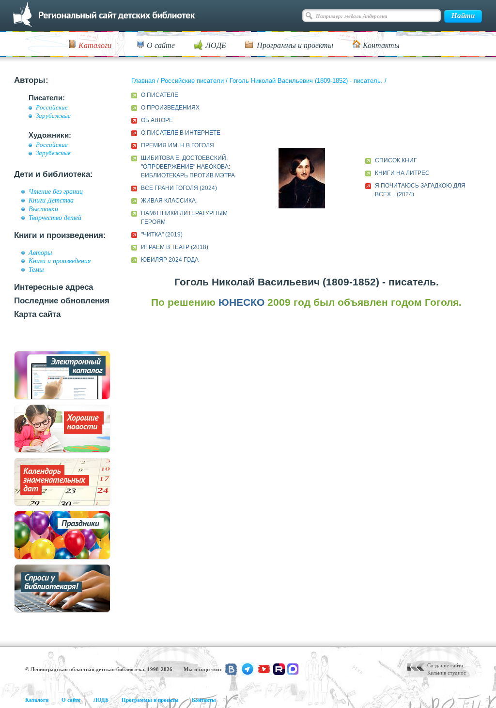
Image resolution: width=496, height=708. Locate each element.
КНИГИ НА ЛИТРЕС (402, 173)
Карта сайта (37, 314)
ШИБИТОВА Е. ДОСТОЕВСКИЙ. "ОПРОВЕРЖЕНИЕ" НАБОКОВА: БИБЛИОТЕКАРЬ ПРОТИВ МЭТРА (188, 167)
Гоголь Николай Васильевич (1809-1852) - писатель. (306, 80)
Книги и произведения (60, 261)
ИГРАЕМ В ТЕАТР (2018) (174, 247)
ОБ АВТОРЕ (157, 120)
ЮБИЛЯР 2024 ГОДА (170, 259)
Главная (143, 80)
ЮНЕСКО (241, 302)
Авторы (40, 252)
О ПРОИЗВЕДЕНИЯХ (170, 107)
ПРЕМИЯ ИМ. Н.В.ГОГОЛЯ (177, 145)
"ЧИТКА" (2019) (162, 234)
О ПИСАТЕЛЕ (159, 95)
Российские (52, 107)
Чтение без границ (56, 191)
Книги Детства (51, 200)
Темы (36, 269)
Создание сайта (445, 665)
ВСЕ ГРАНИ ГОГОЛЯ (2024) (179, 188)
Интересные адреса (53, 287)
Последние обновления (61, 300)
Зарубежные (53, 115)
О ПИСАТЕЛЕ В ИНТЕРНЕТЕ (180, 132)
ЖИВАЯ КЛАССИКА (168, 200)
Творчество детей (55, 217)
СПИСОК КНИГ (396, 160)
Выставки (43, 209)
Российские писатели (192, 80)
